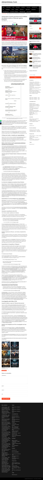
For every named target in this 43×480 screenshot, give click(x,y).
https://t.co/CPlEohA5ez (14, 220)
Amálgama (18, 7)
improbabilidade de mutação (6, 279)
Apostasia (28, 7)
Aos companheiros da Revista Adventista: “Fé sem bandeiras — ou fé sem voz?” (37, 54)
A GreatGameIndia (4, 292)
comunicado (13, 126)
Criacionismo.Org (6, 11)
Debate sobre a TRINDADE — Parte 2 (34, 98)
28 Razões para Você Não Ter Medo (34, 129)
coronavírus (22, 160)
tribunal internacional (6, 157)
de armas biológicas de (15, 185)
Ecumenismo (8, 9)
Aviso (13, 7)
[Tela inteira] (40, 23)
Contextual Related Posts (5, 368)
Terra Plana (28, 9)
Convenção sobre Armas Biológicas (11, 121)
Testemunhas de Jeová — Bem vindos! (34, 130)
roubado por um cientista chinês (8, 276)
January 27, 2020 (17, 264)
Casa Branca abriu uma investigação (9, 334)
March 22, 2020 (16, 222)
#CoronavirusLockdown (6, 169)
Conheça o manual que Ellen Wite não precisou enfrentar (35, 88)
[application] (35, 21)
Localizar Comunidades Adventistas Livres (35, 111)
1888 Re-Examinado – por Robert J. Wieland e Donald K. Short (16, 463)
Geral (8, 370)
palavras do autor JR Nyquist (7, 253)
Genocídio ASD (34, 7)
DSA (3, 9)
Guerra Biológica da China (21, 137)
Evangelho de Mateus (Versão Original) (34, 120)
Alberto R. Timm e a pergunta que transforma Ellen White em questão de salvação (34, 92)
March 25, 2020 (17, 171)
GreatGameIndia (6, 256)
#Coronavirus (5, 167)
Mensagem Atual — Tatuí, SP (33, 112)
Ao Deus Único (14, 423)
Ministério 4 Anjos (14, 434)
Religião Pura (31, 114)
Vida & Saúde (29, 11)
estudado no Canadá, (20, 275)
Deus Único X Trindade (14, 11)
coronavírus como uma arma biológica (17, 44)
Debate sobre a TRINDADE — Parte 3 (34, 99)
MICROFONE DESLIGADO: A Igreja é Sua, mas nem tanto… (15, 13)
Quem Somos (8, 7)
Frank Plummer (23, 294)
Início (3, 7)
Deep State (14, 208)
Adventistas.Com (9, 2)
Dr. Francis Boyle (21, 198)
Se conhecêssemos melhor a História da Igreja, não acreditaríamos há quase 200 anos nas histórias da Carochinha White (6, 428)
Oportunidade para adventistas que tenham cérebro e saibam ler (5, 459)
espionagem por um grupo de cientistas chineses (17, 162)
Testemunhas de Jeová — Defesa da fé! (34, 131)
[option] (24, 13)
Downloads (33, 9)
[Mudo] (38, 23)
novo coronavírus (7, 77)
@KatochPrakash (7, 166)
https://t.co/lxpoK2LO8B (22, 288)
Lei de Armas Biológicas (21, 202)
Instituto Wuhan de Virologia (17, 81)
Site (2, 394)
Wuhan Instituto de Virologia (18, 299)
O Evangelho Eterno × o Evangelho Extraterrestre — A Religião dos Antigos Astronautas (6, 454)
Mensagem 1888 (22, 11)
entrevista (13, 239)
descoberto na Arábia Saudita (9, 275)
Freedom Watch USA (16, 132)
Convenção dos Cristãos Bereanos (34, 107)
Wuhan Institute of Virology (7, 322)
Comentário (4, 375)
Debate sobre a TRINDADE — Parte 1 (34, 97)
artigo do (22, 67)
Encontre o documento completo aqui (13, 118)
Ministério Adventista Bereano (33, 113)
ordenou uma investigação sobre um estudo (15, 304)
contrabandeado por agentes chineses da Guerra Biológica (13, 298)
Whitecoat (22, 9)
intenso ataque (5, 278)
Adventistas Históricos (32, 103)
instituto (12, 184)
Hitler (13, 9)
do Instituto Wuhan (9, 308)
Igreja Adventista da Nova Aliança (34, 110)
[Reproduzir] (30, 23)
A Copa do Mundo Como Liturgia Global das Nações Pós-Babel (6, 466)
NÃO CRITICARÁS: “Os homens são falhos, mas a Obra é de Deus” (37, 62)
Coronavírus (19, 203)
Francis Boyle (4, 200)
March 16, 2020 (17, 290)
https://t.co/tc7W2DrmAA (7, 262)
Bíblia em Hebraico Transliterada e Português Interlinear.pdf (16, 441)
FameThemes (39, 478)
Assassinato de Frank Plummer (10, 284)
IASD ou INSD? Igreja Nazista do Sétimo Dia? (6, 450)
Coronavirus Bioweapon (21, 256)
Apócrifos (23, 7)
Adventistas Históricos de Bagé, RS (34, 104)
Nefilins (17, 9)
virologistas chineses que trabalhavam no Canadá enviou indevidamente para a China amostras (14, 194)
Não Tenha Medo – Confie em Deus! (34, 139)
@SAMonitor (17, 168)
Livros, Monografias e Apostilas (33, 121)
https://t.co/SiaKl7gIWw (14, 169)
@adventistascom (31, 144)
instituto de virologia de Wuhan (7, 190)
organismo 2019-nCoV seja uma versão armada (18, 281)
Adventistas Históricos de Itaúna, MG (34, 105)
